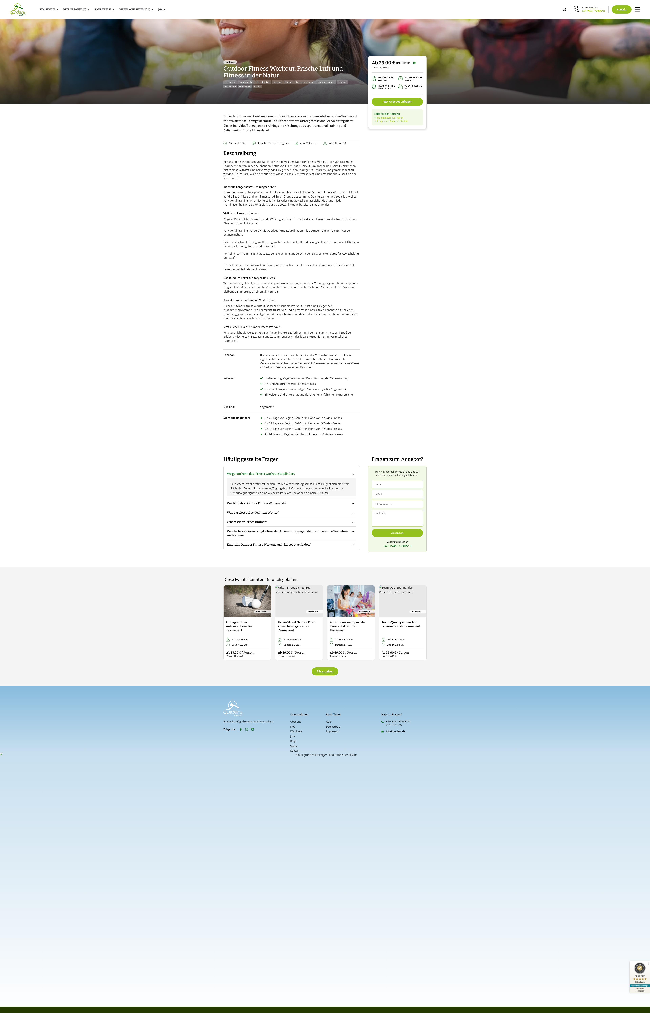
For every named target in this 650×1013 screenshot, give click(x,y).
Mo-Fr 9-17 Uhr (590, 7)
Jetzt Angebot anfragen (397, 102)
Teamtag (342, 82)
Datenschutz (333, 726)
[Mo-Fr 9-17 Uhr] (576, 9)
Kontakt (294, 750)
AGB (328, 721)
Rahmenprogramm (304, 82)
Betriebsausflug (246, 82)
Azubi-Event (230, 86)
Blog (293, 741)
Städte (294, 746)
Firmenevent (245, 86)
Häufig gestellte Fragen (390, 117)
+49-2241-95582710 (593, 11)
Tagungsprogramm (326, 82)
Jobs (292, 736)
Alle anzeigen (325, 671)
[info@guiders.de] (382, 731)
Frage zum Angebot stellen (392, 121)
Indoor (257, 86)
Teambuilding (263, 82)
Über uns (295, 721)
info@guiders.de (396, 731)
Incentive (277, 82)
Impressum (332, 731)
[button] (229, 623)
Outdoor (288, 82)
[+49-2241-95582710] (382, 722)
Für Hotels (296, 731)
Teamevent (230, 82)
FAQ (292, 726)
